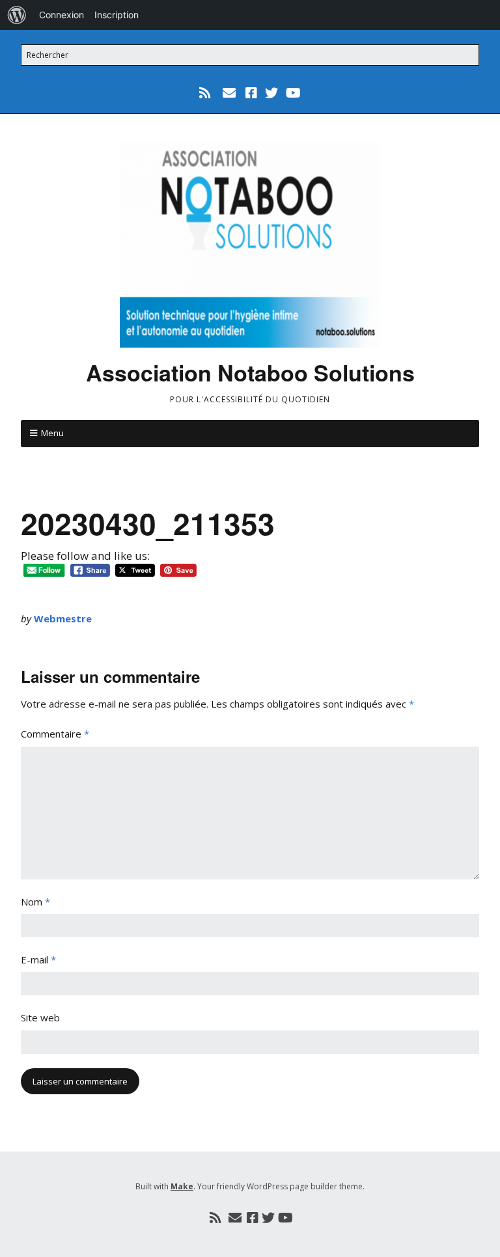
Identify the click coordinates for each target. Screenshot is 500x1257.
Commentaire (55, 733)
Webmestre (63, 618)
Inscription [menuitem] (116, 14)
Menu (52, 433)
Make (182, 1186)
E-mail (38, 959)
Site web (40, 1017)
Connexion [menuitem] (61, 14)
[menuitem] (17, 15)
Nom (35, 901)
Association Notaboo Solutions (250, 372)
